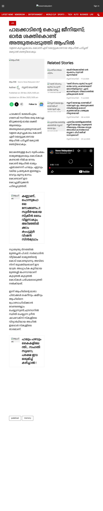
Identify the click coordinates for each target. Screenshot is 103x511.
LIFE (91, 14)
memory (27, 418)
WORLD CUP (51, 14)
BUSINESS (84, 14)
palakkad (15, 418)
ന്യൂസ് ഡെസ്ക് (30, 87)
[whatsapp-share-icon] (12, 105)
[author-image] (19, 87)
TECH (70, 14)
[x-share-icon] (17, 105)
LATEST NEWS (7, 14)
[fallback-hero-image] (56, 74)
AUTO (76, 14)
